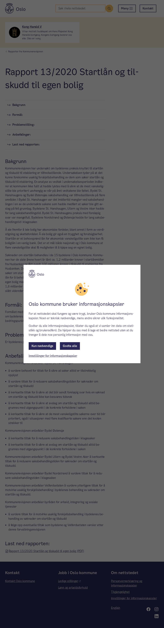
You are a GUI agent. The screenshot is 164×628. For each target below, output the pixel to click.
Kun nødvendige (42, 346)
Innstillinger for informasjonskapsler (53, 356)
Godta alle (70, 346)
